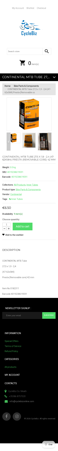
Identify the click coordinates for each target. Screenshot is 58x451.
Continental (16, 194)
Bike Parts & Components (26, 86)
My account (18, 8)
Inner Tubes (32, 185)
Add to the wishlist (14, 235)
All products (10, 367)
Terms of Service (13, 346)
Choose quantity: (11, 219)
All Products (20, 185)
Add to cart (22, 226)
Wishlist (30, 8)
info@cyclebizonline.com (22, 401)
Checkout (41, 8)
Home (8, 86)
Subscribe (49, 315)
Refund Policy (11, 351)
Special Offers (11, 341)
